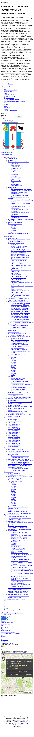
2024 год (13, 227)
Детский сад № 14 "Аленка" (19, 538)
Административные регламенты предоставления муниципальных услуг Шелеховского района (19, 518)
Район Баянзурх (16, 177)
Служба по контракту (14, 405)
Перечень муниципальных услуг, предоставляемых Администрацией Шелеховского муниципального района (19, 527)
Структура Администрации (16, 243)
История (10, 160)
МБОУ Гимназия (16, 545)
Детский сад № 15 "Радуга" (19, 540)
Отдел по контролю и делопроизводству (17, 280)
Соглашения (11, 422)
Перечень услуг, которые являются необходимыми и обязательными (18, 591)
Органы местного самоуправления (18, 301)
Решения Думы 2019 (14, 435)
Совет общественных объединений (18, 459)
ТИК (5, 602)
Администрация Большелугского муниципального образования (21, 307)
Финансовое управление (18, 260)
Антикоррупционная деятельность (14, 599)
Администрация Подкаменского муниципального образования (20, 313)
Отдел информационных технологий (22, 265)
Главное (10, 410)
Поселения (11, 198)
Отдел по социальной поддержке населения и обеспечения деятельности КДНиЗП (21, 252)
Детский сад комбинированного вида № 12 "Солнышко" (20, 585)
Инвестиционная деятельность (17, 333)
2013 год (13, 503)
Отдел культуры (16, 274)
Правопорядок (12, 330)
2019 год (13, 363)
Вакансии (11, 376)
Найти (19, 117)
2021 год (13, 367)
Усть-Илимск (15, 184)
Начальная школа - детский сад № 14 (22, 569)
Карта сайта (4, 640)
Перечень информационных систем (18, 398)
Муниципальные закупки (15, 394)
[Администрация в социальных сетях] (1, 646)
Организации (12, 187)
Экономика (14, 163)
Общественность (9, 448)
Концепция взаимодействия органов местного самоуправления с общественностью (18, 452)
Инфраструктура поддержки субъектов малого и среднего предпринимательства (20, 346)
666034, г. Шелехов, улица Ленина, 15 (12, 613)
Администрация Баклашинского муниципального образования (20, 316)
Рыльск (13, 179)
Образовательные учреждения (20, 195)
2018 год (13, 362)
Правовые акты (8, 472)
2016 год (13, 359)
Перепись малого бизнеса (18, 354)
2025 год (13, 228)
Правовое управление (17, 247)
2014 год (13, 502)
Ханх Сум (14, 176)
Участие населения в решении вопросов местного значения (20, 456)
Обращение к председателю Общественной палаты (19, 469)
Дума (5, 418)
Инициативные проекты (15, 224)
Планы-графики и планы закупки (21, 397)
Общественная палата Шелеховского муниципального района (19, 466)
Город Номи (14, 174)
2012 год (13, 505)
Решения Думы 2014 (14, 427)
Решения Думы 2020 (14, 437)
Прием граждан (12, 324)
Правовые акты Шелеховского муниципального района (17, 480)
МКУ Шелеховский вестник (19, 553)
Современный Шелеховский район (18, 162)
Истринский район (16, 185)
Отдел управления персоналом (20, 295)
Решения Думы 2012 (14, 424)
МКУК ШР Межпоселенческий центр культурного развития (20, 560)
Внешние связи (12, 173)
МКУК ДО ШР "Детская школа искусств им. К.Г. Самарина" (20, 577)
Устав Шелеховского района (16, 475)
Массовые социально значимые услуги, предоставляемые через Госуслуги (19, 588)
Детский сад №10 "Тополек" (19, 537)
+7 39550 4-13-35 (6, 614)
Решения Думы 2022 (14, 440)
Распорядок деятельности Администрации (20, 322)
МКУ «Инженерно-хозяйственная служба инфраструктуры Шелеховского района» (21, 581)
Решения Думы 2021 (14, 438)
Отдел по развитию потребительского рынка (18, 293)
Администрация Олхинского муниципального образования (20, 310)
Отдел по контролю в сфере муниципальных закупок (19, 277)
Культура (13, 170)
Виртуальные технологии (19, 652)
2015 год (13, 357)
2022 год (13, 368)
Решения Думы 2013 (14, 425)
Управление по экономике (19, 259)
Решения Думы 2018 (14, 433)
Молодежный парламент (15, 421)
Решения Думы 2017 (14, 432)
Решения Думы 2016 (14, 430)
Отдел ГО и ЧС (15, 273)
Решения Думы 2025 (14, 445)
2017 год (13, 360)
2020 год (13, 365)
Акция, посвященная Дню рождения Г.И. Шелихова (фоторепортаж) (22, 461)
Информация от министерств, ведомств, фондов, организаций (20, 415)
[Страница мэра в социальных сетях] (1, 649)
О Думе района (12, 419)
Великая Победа (12, 158)
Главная (3, 621)
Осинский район (16, 181)
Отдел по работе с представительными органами (20, 289)
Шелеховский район (10, 157)
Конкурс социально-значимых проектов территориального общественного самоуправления (19, 233)
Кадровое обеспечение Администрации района (18, 378)
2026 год (13, 230)
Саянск (13, 182)
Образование (15, 166)
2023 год (13, 225)
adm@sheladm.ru (5, 616)
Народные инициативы (15, 222)
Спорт (13, 171)
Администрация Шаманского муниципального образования (20, 320)
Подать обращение (13, 400)
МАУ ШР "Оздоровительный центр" (22, 565)
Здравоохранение (16, 165)
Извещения (14, 395)
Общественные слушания (15, 449)
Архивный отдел (16, 262)
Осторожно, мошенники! (15, 413)
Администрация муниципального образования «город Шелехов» (21, 304)
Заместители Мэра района (19, 246)
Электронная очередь (7, 643)
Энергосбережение (13, 332)
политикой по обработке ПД (21, 724)
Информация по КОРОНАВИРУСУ (18, 392)
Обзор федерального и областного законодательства (18, 507)
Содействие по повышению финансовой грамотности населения (20, 402)
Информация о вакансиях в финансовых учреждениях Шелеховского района (19, 389)
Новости (10, 84)
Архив (3, 641)
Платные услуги (12, 530)
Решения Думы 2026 (14, 446)
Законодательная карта (14, 473)
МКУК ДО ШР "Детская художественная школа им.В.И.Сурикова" (18, 549)
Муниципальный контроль (16, 241)
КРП (5, 600)
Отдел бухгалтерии (17, 263)
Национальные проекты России (17, 411)
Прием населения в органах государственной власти (19, 326)
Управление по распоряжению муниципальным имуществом (20, 256)
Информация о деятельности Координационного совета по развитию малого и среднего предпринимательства (20, 341)
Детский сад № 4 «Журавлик (19, 567)
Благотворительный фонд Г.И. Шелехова (20, 464)
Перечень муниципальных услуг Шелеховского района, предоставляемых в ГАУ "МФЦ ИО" (20, 522)
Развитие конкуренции (18, 335)
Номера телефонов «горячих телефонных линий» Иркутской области (20, 407)
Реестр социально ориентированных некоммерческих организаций (18, 299)
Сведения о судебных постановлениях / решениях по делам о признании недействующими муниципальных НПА (20, 511)
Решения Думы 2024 (14, 443)
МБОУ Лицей (15, 546)
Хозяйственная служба (18, 297)
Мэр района (14, 244)
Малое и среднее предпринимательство (19, 336)
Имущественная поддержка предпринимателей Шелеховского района (21, 351)
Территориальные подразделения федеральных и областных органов (21, 189)
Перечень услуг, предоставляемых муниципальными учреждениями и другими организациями (18, 595)
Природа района (16, 168)
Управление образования (18, 249)
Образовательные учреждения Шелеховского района (20, 382)
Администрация (9, 236)
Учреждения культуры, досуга (20, 197)
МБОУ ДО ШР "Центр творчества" (21, 554)
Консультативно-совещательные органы (20, 329)
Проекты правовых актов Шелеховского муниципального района (20, 477)
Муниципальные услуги (11, 515)
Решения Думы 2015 (14, 429)
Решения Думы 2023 (14, 441)
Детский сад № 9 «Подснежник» (21, 535)
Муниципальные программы (16, 356)
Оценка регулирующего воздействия (19, 239)
